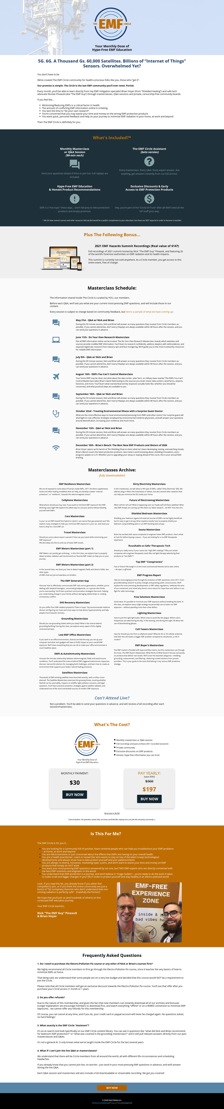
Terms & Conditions (100, 1103)
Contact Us (127, 1103)
